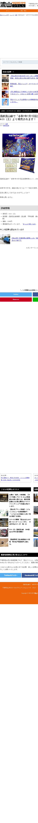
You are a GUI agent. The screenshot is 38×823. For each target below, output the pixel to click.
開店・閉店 (23, 10)
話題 (16, 15)
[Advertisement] (19, 387)
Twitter (15, 294)
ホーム (8, 10)
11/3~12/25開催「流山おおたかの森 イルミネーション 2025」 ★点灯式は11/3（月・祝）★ (20, 522)
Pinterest (16, 299)
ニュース (12, 15)
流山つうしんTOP (4, 15)
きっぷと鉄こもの (29, 224)
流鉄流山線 (6, 125)
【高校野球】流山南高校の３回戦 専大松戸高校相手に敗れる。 (19, 542)
